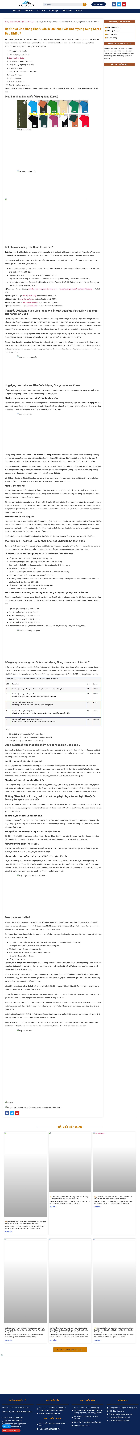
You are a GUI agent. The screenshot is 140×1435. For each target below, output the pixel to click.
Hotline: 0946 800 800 (11, 1431)
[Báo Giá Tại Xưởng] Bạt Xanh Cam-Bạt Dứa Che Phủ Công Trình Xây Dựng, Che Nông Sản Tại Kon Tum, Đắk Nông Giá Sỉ (25, 1330)
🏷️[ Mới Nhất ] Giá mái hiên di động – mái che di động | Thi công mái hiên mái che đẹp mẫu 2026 (69, 1197)
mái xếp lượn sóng (29, 296)
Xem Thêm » (9, 1232)
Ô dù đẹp (41, 11)
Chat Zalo (6, 1426)
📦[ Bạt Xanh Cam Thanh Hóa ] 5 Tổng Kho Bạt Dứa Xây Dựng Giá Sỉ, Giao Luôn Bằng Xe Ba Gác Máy (25, 1222)
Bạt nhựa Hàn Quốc (16, 58)
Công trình (67, 11)
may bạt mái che (26, 299)
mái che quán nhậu (50, 289)
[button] (98, 4)
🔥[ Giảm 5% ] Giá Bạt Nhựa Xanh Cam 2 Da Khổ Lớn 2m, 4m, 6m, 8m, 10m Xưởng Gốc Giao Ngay (113, 1197)
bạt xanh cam (32, 306)
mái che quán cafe (35, 289)
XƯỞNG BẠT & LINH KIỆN (24, 22)
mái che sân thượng (30, 302)
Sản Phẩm (29, 11)
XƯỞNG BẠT (53, 11)
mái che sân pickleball (68, 289)
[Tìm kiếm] (85, 4)
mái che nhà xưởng (85, 289)
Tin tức (79, 11)
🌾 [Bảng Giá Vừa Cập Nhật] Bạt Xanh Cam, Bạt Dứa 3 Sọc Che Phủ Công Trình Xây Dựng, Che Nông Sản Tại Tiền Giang (113, 1330)
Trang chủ (16, 11)
